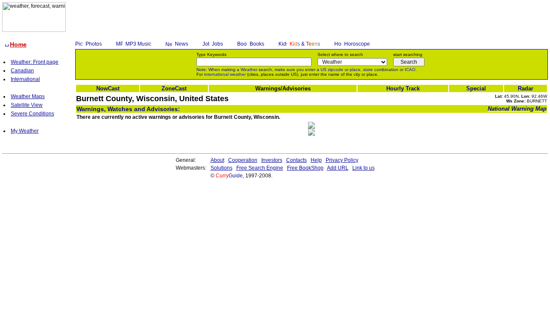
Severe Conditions (32, 114)
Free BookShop (305, 168)
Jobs (217, 44)
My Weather (25, 131)
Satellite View (27, 105)
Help (316, 160)
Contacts (296, 160)
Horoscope (357, 44)
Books (257, 44)
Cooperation (242, 160)
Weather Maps (28, 96)
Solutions (221, 168)
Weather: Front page (34, 62)
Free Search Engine (259, 168)
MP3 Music (138, 44)
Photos (94, 44)
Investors (271, 160)
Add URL (337, 168)
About (217, 160)
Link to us (363, 168)
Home (18, 44)
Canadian (22, 71)
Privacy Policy (342, 160)
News (181, 44)
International (25, 79)
